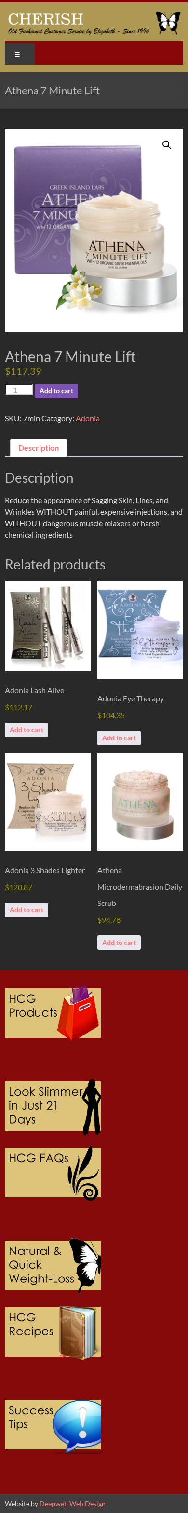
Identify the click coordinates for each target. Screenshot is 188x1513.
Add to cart (56, 391)
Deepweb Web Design (73, 1504)
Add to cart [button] (26, 729)
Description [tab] (38, 447)
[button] (166, 145)
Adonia (88, 418)
